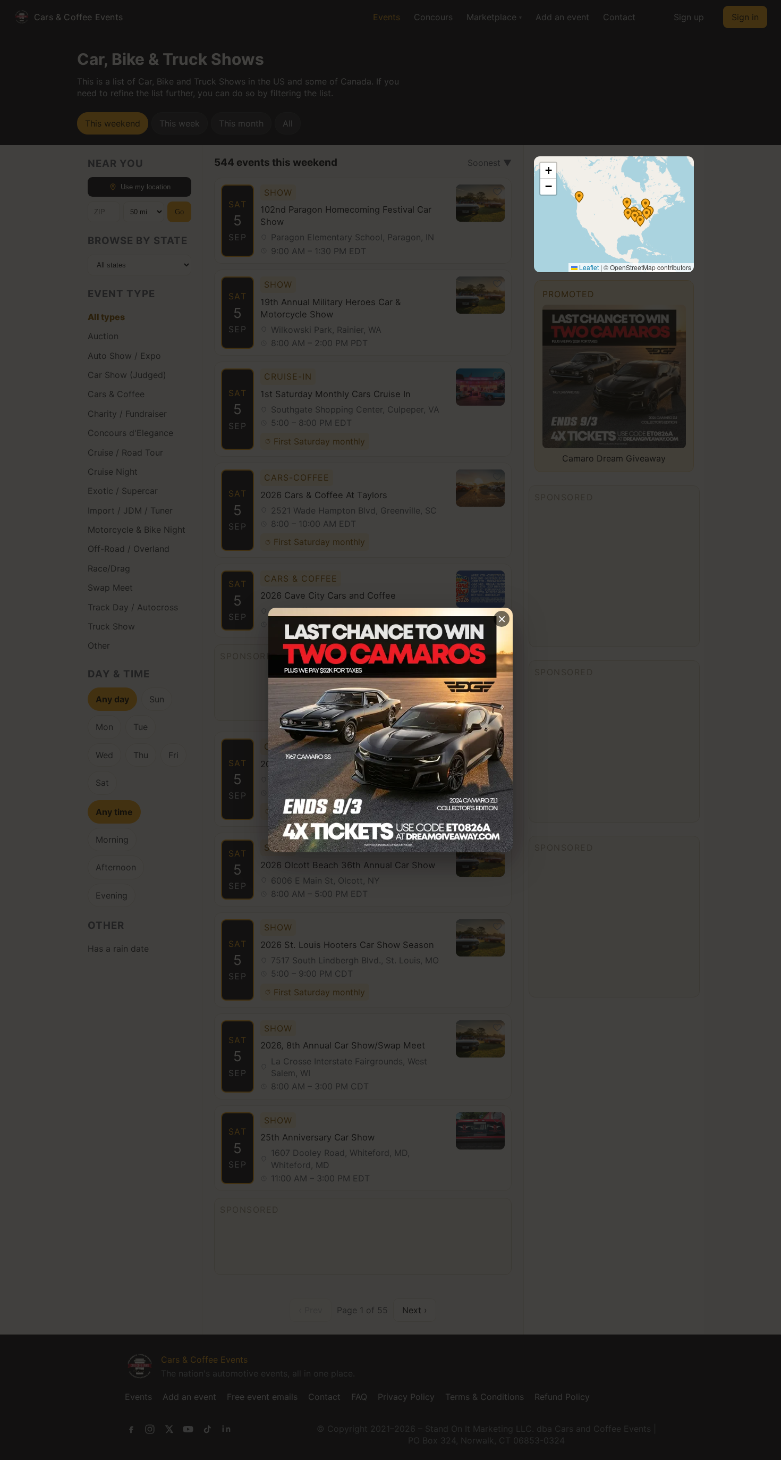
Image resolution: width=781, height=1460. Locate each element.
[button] (579, 197)
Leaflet (588, 267)
